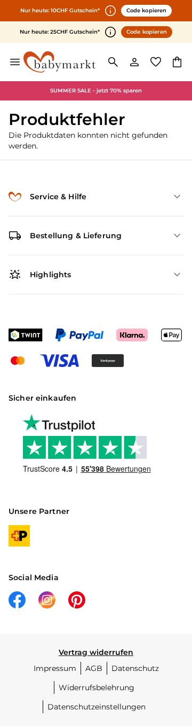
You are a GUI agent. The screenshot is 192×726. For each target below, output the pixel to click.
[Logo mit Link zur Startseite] (59, 62)
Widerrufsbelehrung (96, 687)
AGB (93, 668)
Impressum (55, 668)
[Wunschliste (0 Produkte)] (155, 62)
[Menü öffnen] (15, 62)
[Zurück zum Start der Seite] (172, 651)
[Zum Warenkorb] (177, 62)
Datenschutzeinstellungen (96, 707)
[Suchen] (113, 62)
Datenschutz (135, 668)
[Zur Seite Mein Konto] (134, 62)
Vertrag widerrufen (96, 652)
